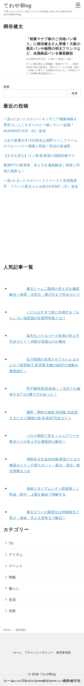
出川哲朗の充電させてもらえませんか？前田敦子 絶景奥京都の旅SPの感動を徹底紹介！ (44, 365)
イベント (16, 565)
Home (7, 629)
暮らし (14, 588)
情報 (12, 577)
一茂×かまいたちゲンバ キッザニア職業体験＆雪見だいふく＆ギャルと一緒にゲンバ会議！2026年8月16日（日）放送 (40, 124)
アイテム (16, 554)
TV (11, 543)
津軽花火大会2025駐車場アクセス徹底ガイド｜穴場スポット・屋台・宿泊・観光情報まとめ (44, 464)
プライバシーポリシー (39, 652)
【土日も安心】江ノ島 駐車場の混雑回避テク (39, 155)
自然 (12, 610)
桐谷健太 (21, 629)
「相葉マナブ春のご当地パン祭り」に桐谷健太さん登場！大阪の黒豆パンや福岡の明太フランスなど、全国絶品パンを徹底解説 (53, 45)
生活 (12, 599)
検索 (6, 86)
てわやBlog (17, 5)
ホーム (17, 652)
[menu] (78, 5)
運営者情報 (63, 652)
